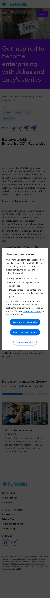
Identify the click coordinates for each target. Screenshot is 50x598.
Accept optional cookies (25, 322)
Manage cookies (25, 342)
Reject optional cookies (25, 332)
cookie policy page (32, 311)
